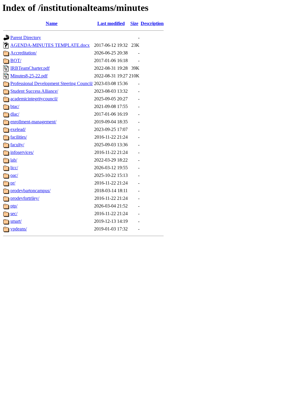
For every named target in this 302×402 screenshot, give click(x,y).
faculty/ (17, 144)
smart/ (16, 221)
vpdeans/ (18, 228)
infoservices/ (22, 152)
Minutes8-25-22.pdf (28, 75)
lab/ (13, 159)
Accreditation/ (23, 52)
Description (152, 23)
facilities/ (18, 136)
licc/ (14, 167)
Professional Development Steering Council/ (51, 83)
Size (134, 23)
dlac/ (14, 114)
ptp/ (13, 205)
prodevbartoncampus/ (30, 190)
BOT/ (15, 60)
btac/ (14, 106)
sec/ (13, 213)
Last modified (111, 23)
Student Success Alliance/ (34, 91)
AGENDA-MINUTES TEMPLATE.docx (50, 45)
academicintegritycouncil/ (34, 98)
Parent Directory (25, 37)
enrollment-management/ (33, 121)
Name (52, 23)
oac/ (14, 175)
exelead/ (18, 129)
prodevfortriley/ (24, 198)
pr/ (12, 182)
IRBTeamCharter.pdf (30, 68)
